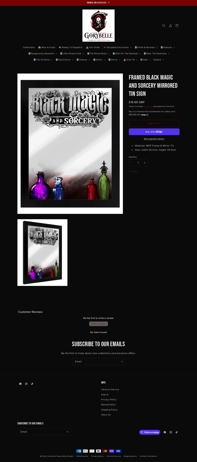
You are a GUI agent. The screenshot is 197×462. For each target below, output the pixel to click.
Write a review (98, 323)
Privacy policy (97, 456)
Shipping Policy (109, 409)
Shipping (148, 106)
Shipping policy (130, 456)
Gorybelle (51, 456)
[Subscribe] (121, 361)
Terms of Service (110, 389)
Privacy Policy (108, 399)
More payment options (154, 139)
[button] (117, 47)
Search (105, 394)
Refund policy (82, 456)
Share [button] (134, 171)
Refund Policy (108, 404)
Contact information (148, 456)
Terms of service (114, 456)
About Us (106, 414)
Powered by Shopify (65, 456)
